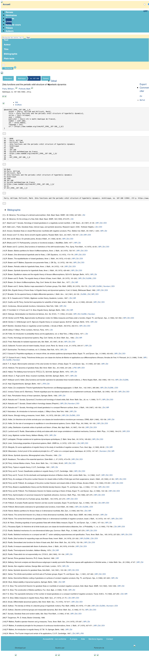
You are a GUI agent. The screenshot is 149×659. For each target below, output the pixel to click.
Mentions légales (96, 639)
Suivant (46, 78)
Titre (6, 49)
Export (143, 84)
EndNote (18, 105)
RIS (16, 102)
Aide (83, 639)
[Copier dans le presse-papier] (4, 133)
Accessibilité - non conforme (54, 639)
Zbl (141, 96)
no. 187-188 (34, 78)
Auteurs (10, 30)
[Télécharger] (7, 133)
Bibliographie (10, 53)
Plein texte (9, 58)
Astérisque (22, 78)
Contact (109, 639)
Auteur (7, 44)
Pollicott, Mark (24, 88)
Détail (54, 80)
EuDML (89, 278)
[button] (24, 38)
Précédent (8, 78)
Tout (28, 38)
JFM (74, 368)
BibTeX (142, 100)
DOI (105, 223)
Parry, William (8, 88)
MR (97, 223)
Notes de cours (13, 24)
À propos (73, 639)
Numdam (106, 286)
